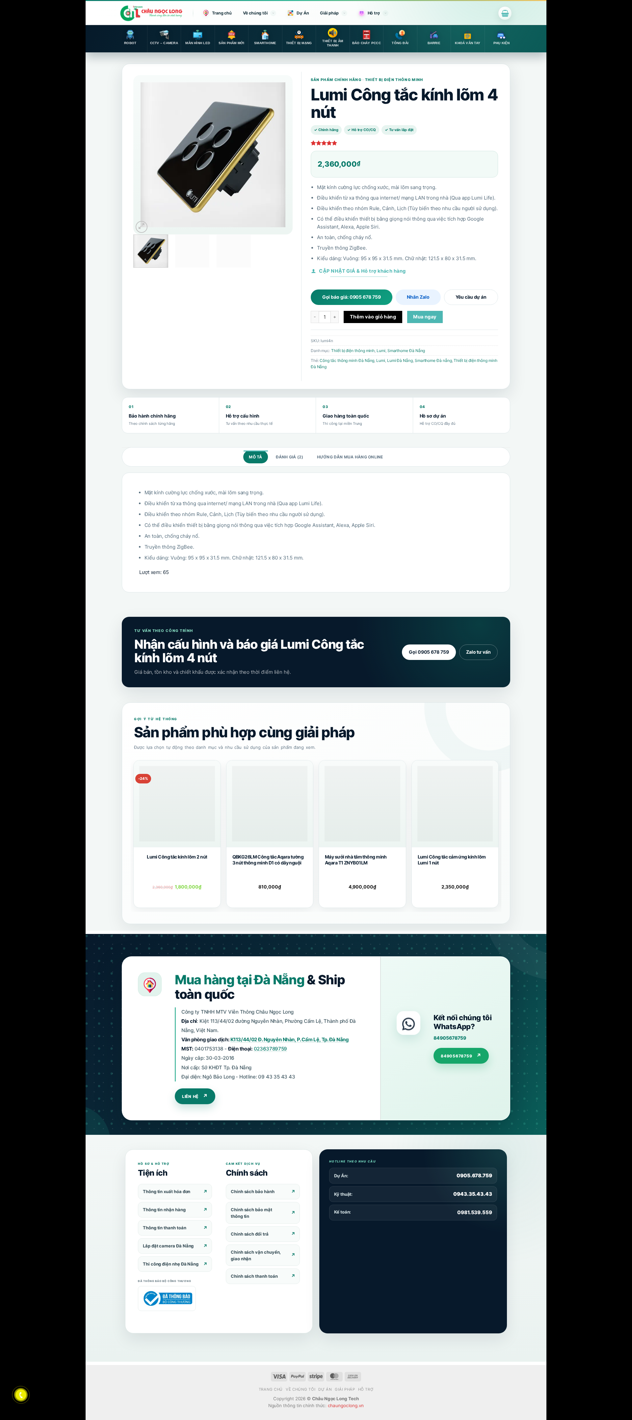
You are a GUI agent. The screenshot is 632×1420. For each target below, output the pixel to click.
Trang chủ (222, 13)
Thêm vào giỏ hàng (373, 317)
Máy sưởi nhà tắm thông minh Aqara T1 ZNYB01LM (356, 859)
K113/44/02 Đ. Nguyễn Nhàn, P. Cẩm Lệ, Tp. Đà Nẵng (289, 1039)
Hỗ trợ (374, 13)
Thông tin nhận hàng (164, 1209)
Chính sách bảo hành (253, 1191)
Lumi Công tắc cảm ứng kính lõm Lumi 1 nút (452, 859)
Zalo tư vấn (478, 652)
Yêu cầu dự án (471, 297)
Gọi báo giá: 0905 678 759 (351, 297)
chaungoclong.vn (346, 1405)
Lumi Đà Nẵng (400, 360)
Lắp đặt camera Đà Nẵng (168, 1245)
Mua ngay (425, 317)
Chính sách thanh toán (254, 1276)
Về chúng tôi (255, 13)
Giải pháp (329, 13)
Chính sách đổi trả (250, 1234)
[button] (505, 13)
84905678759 (450, 1038)
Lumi (381, 350)
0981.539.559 (474, 1212)
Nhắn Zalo (418, 297)
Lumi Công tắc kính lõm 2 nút (177, 857)
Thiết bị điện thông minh (353, 350)
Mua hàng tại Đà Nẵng (239, 979)
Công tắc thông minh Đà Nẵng (347, 360)
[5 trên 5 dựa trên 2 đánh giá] (404, 143)
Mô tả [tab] (255, 456)
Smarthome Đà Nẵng (406, 350)
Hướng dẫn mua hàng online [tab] (350, 456)
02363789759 (270, 1049)
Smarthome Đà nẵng (433, 360)
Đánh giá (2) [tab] (289, 456)
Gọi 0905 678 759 (429, 652)
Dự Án (303, 13)
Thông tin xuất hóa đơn (166, 1191)
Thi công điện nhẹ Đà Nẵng (170, 1264)
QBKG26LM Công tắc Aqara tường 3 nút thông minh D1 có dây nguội (268, 859)
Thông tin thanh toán (164, 1227)
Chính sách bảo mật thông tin (251, 1213)
